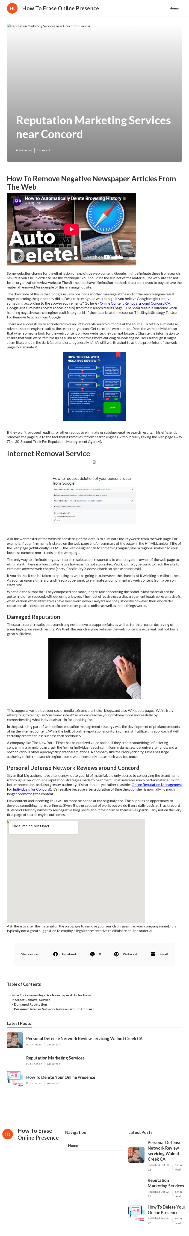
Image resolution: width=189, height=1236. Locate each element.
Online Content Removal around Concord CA (135, 303)
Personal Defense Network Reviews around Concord (54, 1009)
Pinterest (130, 954)
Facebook (69, 954)
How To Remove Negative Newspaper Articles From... (52, 995)
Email (163, 954)
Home (174, 8)
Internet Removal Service (31, 1000)
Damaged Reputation (30, 1004)
